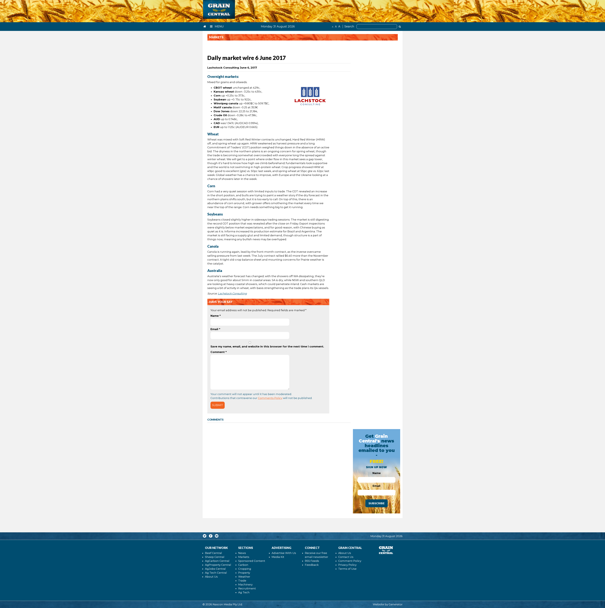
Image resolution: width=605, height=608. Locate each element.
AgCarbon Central (217, 560)
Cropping (244, 568)
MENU (219, 26)
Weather (244, 576)
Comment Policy (349, 560)
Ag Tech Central (216, 572)
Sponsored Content (251, 560)
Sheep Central (214, 557)
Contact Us (345, 557)
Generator (396, 604)
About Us (211, 576)
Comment (218, 352)
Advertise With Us (284, 553)
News (242, 553)
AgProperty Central (218, 564)
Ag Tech (244, 592)
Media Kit (278, 557)
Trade (242, 580)
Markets (243, 557)
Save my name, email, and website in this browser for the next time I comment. (267, 346)
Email (215, 329)
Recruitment (247, 588)
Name (215, 315)
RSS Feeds (312, 560)
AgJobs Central (215, 568)
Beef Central (213, 553)
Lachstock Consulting (232, 293)
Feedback (312, 564)
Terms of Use (347, 568)
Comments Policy (270, 398)
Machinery (245, 584)
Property (244, 572)
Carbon (243, 564)
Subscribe (377, 503)
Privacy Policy (347, 564)
